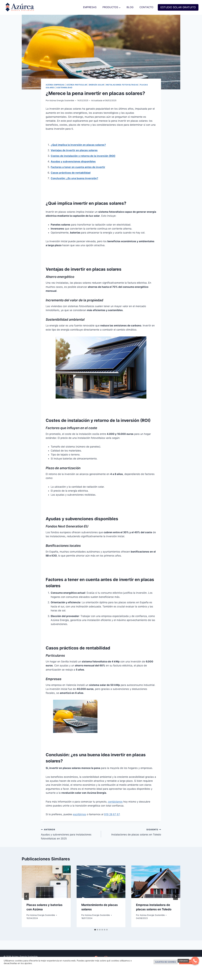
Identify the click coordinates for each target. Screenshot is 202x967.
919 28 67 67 (112, 814)
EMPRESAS (90, 7)
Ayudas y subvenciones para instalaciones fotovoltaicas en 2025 (66, 834)
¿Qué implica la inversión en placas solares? (78, 144)
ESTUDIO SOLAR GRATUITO (178, 7)
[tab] (95, 929)
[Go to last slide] (26, 896)
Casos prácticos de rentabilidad (71, 172)
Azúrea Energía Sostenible (61, 100)
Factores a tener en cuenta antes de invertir (78, 167)
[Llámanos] (195, 961)
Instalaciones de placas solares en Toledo (136, 832)
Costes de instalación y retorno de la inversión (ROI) (83, 155)
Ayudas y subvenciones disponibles (73, 161)
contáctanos (115, 801)
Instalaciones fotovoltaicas (122, 85)
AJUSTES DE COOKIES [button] (165, 962)
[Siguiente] (175, 896)
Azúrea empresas (55, 85)
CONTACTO (146, 7)
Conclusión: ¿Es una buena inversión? (74, 178)
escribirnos (79, 814)
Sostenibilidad (64, 87)
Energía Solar (96, 85)
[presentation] (46, 882)
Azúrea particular (76, 85)
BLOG (130, 7)
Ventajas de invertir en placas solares (74, 150)
